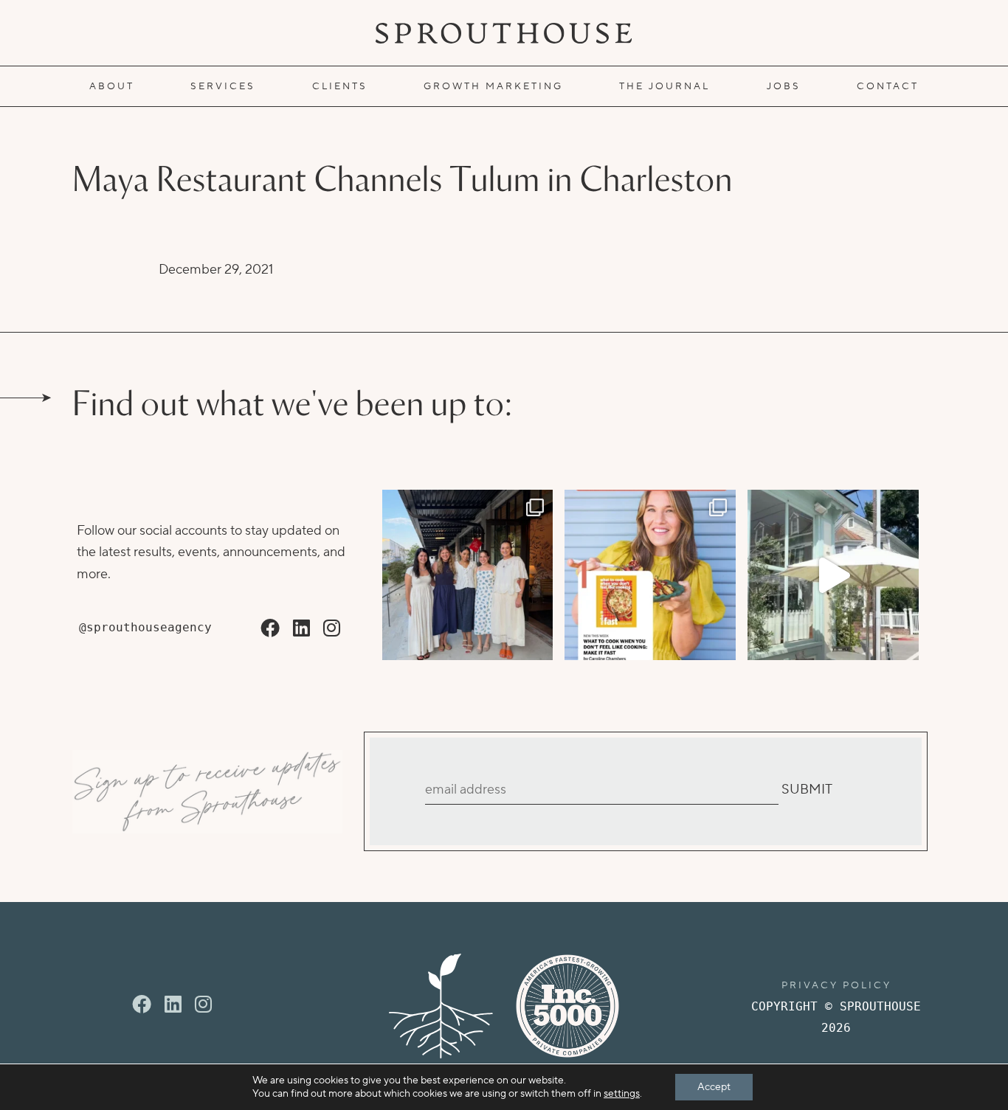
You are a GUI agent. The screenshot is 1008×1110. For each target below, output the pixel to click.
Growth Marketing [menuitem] (493, 86)
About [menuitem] (111, 86)
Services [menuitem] (222, 86)
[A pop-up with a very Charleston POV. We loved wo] (833, 575)
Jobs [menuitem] (784, 86)
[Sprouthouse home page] (441, 1006)
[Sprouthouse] (504, 33)
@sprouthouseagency (145, 627)
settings (622, 1093)
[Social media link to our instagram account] (331, 629)
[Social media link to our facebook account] (270, 629)
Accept (714, 1087)
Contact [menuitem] (888, 86)
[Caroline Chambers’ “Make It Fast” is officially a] (650, 575)
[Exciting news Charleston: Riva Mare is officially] (467, 575)
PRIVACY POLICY (836, 985)
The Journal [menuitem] (664, 86)
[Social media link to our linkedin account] (301, 629)
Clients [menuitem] (339, 86)
